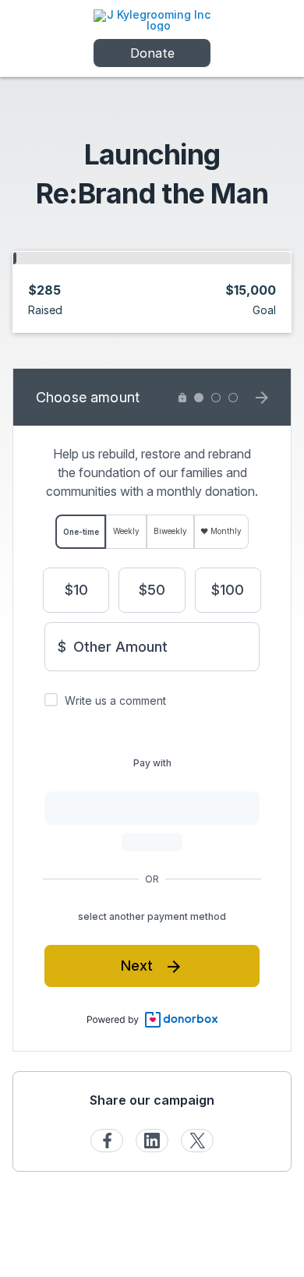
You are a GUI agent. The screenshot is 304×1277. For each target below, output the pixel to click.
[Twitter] (197, 1140)
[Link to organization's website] (152, 19)
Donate (152, 53)
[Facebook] (106, 1140)
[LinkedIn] (152, 1140)
